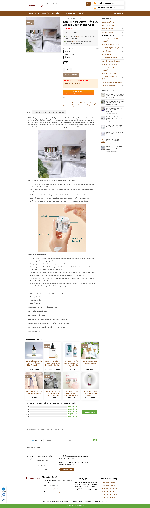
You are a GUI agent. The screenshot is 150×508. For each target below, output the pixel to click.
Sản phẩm (55, 13)
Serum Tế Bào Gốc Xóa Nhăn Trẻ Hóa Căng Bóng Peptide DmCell (34, 363)
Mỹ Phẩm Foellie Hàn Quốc (110, 44)
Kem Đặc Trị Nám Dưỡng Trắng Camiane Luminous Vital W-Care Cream (115, 118)
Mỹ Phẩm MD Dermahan (109, 57)
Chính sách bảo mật (108, 491)
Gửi (95, 440)
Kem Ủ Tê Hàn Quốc (108, 25)
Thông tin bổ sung (40, 112)
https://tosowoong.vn (55, 492)
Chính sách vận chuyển (109, 488)
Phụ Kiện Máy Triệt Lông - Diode (112, 82)
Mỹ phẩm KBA (106, 54)
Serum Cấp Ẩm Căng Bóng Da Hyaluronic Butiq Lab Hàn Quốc (53, 393)
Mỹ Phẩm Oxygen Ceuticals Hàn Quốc (110, 69)
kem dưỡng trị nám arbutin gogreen (84, 105)
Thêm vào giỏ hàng (71, 74)
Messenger (3, 496)
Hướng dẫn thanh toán (57, 112)
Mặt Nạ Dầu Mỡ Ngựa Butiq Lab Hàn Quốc (90, 362)
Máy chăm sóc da (107, 32)
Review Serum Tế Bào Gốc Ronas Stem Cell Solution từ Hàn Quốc (114, 109)
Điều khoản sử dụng (108, 497)
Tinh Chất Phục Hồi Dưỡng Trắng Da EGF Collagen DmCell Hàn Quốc (71, 364)
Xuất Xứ (65, 54)
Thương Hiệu (67, 48)
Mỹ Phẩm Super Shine (109, 73)
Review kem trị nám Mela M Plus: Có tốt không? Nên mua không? (114, 148)
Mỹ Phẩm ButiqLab (108, 35)
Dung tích (66, 60)
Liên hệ (81, 13)
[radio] (67, 51)
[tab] (29, 112)
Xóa (97, 48)
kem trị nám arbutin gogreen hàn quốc (81, 106)
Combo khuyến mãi (108, 22)
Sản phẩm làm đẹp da (109, 85)
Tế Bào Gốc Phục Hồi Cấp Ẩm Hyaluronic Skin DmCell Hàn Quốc (71, 393)
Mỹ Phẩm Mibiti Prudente (109, 64)
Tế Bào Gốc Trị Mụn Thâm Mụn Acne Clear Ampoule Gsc (90, 393)
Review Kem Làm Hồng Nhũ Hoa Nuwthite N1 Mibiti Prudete (115, 140)
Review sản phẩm (68, 13)
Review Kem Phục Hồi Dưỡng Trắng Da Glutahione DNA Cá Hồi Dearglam (115, 95)
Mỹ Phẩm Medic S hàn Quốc (111, 61)
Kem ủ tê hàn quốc (108, 29)
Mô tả (29, 112)
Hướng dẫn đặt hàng (108, 482)
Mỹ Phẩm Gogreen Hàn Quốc (111, 48)
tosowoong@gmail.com (54, 489)
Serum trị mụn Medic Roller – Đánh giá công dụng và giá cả (114, 126)
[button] (118, 13)
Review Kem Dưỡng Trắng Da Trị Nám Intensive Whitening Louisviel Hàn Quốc (115, 102)
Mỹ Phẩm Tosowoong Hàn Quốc (110, 78)
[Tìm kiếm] (88, 4)
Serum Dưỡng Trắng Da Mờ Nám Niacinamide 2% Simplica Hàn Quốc (52, 363)
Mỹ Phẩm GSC (106, 51)
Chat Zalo (4, 491)
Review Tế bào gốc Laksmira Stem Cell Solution (114, 133)
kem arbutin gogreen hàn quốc (77, 103)
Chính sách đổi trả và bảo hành (111, 494)
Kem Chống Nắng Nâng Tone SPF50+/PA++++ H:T (34, 393)
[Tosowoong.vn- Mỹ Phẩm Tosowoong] (34, 5)
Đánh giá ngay (89, 412)
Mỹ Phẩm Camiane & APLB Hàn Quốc (110, 40)
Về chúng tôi (43, 13)
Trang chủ (31, 13)
